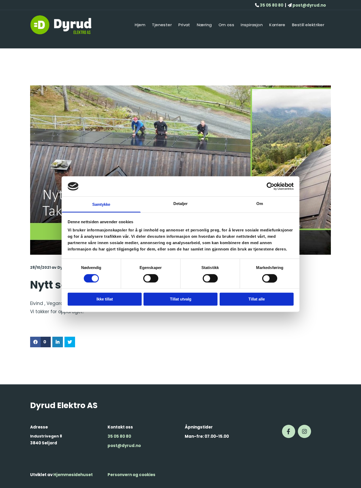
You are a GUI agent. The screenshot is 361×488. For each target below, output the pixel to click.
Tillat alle (256, 299)
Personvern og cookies (131, 474)
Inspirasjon (252, 25)
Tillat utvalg (180, 299)
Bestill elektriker (308, 25)
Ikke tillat (104, 299)
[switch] (150, 278)
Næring (204, 25)
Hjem (140, 25)
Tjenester (162, 25)
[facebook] (288, 431)
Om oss (226, 25)
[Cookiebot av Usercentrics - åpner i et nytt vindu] (270, 186)
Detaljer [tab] (180, 204)
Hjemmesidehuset (73, 474)
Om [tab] (259, 204)
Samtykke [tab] (101, 204)
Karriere (277, 25)
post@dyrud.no (124, 445)
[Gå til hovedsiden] (64, 25)
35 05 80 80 (119, 436)
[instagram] (304, 431)
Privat (184, 25)
